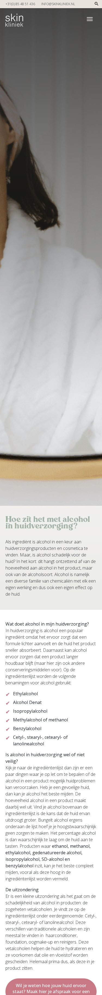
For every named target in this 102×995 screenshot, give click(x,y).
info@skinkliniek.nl (58, 4)
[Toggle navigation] (90, 19)
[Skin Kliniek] (14, 18)
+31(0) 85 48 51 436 (20, 4)
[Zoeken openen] (96, 5)
